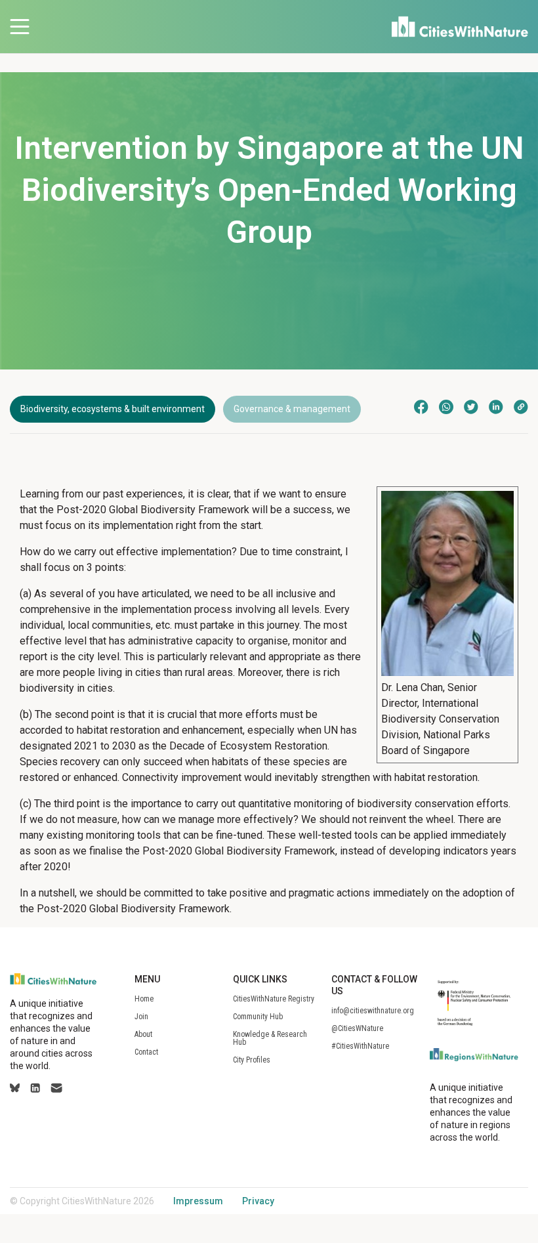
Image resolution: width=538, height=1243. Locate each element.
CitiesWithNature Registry (273, 999)
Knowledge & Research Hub (270, 1038)
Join (141, 1017)
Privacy (258, 1201)
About (143, 1034)
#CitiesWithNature (360, 1046)
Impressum (198, 1201)
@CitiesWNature (357, 1028)
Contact (146, 1052)
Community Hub (258, 1017)
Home (144, 999)
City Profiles (251, 1060)
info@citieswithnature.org (372, 1011)
